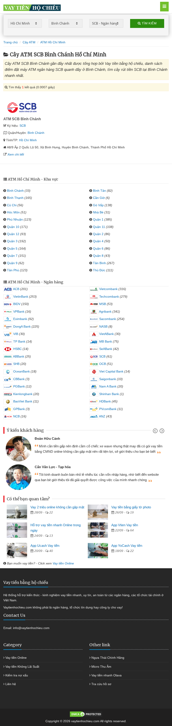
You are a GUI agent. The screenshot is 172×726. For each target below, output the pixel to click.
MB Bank (105, 341)
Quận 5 (12, 248)
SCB (22, 125)
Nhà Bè (98, 212)
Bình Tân (99, 190)
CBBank (18, 379)
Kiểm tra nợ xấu (16, 675)
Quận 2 (98, 234)
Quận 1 (98, 219)
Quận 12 (13, 234)
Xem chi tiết (15, 154)
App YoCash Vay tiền (126, 545)
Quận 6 (98, 248)
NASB (103, 326)
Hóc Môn (13, 212)
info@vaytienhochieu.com (31, 628)
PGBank (18, 386)
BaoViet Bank (22, 401)
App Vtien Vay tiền (124, 525)
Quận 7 (12, 255)
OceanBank (21, 371)
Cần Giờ (99, 198)
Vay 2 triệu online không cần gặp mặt (57, 507)
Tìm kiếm (149, 23)
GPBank (18, 409)
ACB (15, 289)
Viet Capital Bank (110, 371)
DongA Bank (21, 326)
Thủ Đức (99, 270)
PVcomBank (107, 409)
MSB (102, 304)
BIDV (16, 304)
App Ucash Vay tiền (44, 545)
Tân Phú (13, 270)
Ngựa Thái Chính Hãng (107, 657)
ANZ (101, 416)
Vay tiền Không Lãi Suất (22, 666)
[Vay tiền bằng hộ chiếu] (75, 6)
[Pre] (156, 432)
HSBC (17, 349)
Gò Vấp (98, 205)
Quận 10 (13, 227)
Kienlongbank (22, 394)
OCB (102, 364)
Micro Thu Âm (101, 666)
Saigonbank (107, 379)
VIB (15, 334)
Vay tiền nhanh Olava (106, 675)
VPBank (18, 311)
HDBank (104, 401)
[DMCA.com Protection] (86, 713)
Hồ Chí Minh (28, 140)
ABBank (18, 356)
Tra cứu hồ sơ (101, 684)
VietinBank (20, 296)
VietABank (106, 334)
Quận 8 (98, 255)
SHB (15, 364)
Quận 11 (99, 227)
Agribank (105, 311)
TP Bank (18, 341)
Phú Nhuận (15, 219)
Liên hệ (10, 684)
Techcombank (108, 296)
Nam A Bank (107, 386)
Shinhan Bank (108, 394)
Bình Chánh (36, 133)
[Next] (161, 432)
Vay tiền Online (63, 563)
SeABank (105, 349)
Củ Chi (12, 205)
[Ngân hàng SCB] (22, 107)
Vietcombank (108, 289)
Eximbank (19, 319)
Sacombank (107, 319)
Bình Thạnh (15, 198)
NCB (16, 416)
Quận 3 (12, 241)
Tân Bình (99, 263)
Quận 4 (98, 241)
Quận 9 (12, 263)
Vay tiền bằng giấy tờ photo (131, 507)
